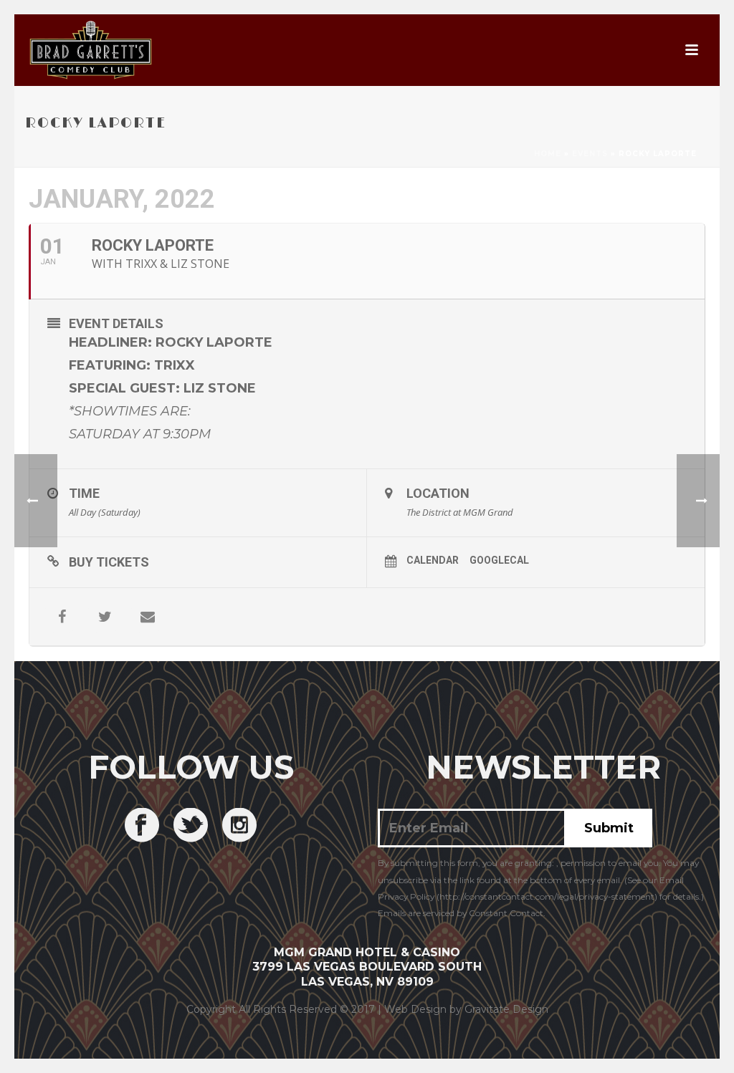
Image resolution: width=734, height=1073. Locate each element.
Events (590, 153)
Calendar (432, 560)
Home (547, 153)
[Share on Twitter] (105, 617)
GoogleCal (499, 560)
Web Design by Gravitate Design (466, 1009)
